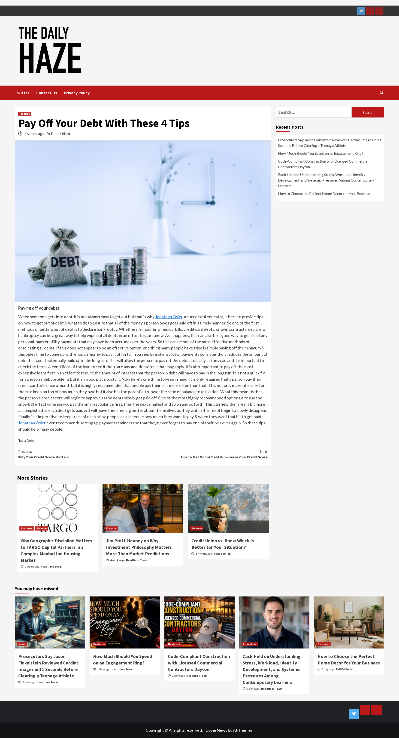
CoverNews (216, 730)
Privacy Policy (77, 93)
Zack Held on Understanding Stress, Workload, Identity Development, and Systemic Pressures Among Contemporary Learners (326, 180)
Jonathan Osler (168, 316)
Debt (30, 440)
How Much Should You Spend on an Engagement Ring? (320, 153)
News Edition (222, 553)
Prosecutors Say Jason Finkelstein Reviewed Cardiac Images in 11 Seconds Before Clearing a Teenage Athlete (329, 143)
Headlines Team (51, 566)
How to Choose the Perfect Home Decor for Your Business (324, 193)
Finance (25, 113)
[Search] (381, 92)
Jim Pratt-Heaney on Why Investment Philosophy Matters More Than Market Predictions (139, 547)
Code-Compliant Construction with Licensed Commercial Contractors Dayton (323, 164)
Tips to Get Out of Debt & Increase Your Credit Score (224, 454)
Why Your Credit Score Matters (43, 454)
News (21, 644)
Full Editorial (344, 669)
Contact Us (46, 93)
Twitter (22, 93)
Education (250, 644)
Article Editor (58, 133)
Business (27, 528)
